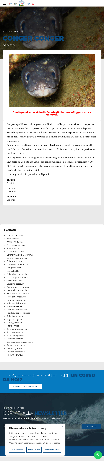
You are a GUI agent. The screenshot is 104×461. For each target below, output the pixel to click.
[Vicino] (62, 426)
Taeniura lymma (14, 348)
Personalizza (17, 450)
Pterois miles (13, 326)
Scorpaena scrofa (15, 339)
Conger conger (14, 268)
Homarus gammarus (16, 300)
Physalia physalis (14, 319)
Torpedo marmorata (16, 352)
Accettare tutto (52, 450)
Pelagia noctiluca (15, 316)
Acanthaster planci (15, 235)
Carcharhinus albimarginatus (20, 255)
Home (6, 31)
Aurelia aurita (13, 248)
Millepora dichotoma (16, 303)
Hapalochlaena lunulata (18, 290)
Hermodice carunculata (18, 293)
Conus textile (13, 271)
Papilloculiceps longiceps (18, 313)
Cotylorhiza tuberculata (18, 274)
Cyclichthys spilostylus (17, 277)
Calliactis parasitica (15, 251)
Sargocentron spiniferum (18, 329)
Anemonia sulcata (15, 242)
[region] (35, 440)
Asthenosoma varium (17, 245)
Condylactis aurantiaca (17, 264)
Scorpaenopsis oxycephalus (19, 342)
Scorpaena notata (15, 332)
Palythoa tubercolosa (17, 309)
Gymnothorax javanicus (18, 287)
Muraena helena (14, 306)
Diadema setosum (15, 284)
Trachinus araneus (15, 355)
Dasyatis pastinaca (15, 280)
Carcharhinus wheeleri (17, 258)
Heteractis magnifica (16, 297)
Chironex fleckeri (14, 261)
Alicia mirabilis (13, 238)
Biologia (19, 31)
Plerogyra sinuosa (15, 322)
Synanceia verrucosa (16, 345)
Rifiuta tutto (34, 450)
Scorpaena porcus (15, 335)
